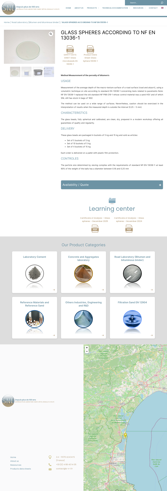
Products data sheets (20, 468)
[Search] (162, 2)
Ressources (15, 465)
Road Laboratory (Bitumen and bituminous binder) (36, 22)
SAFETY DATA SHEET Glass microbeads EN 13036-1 (70, 59)
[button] (51, 34)
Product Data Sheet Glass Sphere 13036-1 (90, 57)
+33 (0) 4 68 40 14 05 (66, 464)
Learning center (112, 209)
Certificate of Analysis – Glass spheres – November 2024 (129, 220)
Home (7, 22)
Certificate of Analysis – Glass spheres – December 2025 (95, 220)
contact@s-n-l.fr (64, 468)
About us (14, 461)
